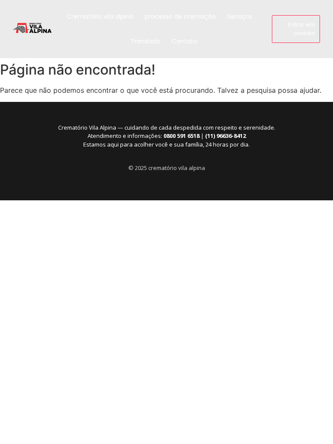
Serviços (239, 16)
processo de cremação (180, 16)
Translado (145, 41)
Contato (184, 41)
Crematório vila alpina (100, 16)
